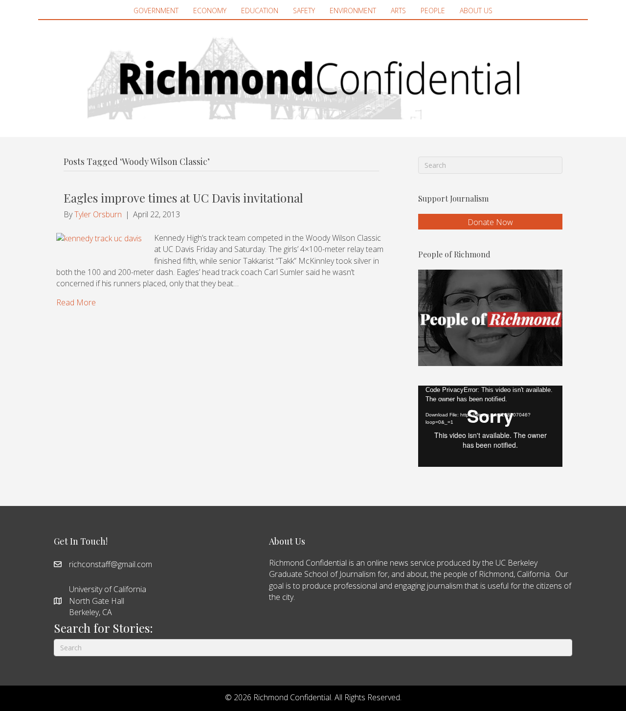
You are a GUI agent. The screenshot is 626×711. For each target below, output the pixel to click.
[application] (490, 426)
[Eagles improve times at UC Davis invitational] (99, 237)
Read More (76, 302)
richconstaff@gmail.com (110, 564)
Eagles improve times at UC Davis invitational (183, 198)
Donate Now (490, 222)
